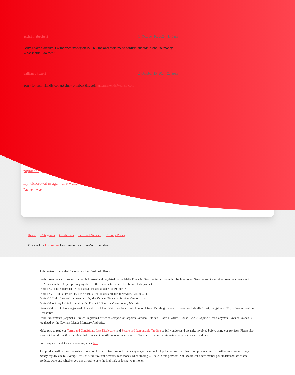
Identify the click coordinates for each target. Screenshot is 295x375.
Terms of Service (89, 235)
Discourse (52, 245)
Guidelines (66, 235)
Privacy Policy (115, 235)
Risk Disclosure (105, 330)
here (95, 343)
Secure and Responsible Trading (141, 330)
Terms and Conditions (80, 330)
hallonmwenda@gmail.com (115, 85)
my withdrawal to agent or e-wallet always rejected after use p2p (74, 183)
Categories (47, 235)
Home (32, 235)
